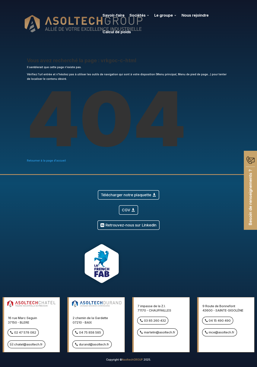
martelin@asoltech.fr (159, 332)
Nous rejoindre (195, 16)
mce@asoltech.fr (221, 332)
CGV (126, 210)
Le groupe (163, 16)
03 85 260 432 (155, 320)
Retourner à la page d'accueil (46, 160)
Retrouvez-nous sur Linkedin (131, 225)
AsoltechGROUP (132, 359)
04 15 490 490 (220, 320)
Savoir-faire (114, 16)
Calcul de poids (117, 32)
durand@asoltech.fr (94, 344)
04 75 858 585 (90, 332)
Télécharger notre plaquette (126, 195)
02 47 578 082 (25, 332)
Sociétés (137, 16)
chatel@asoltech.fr (28, 344)
